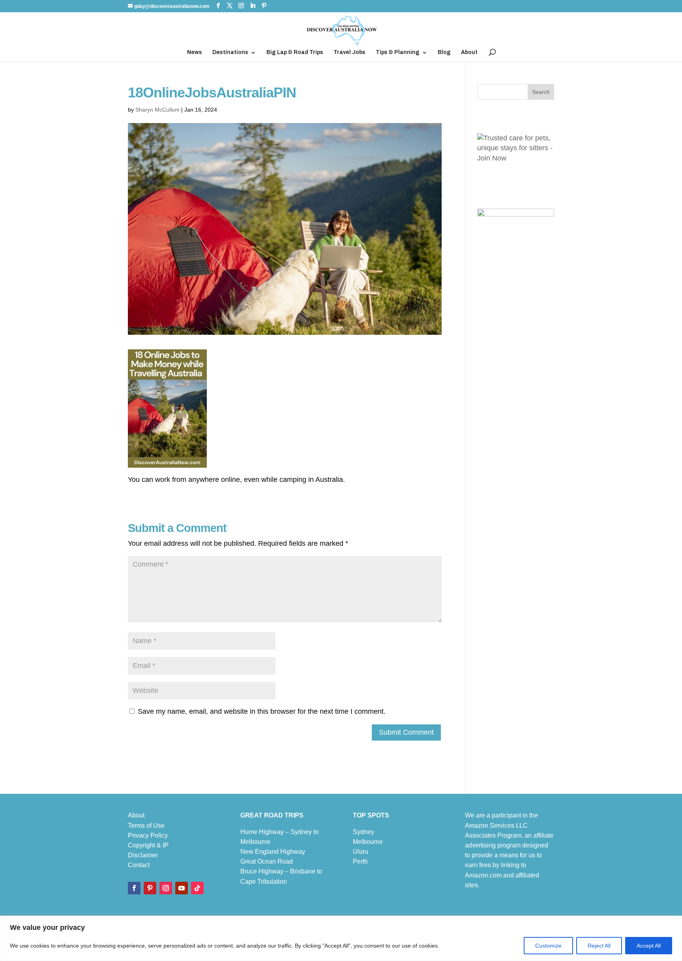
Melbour (364, 841)
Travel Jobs (349, 52)
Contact (139, 865)
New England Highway (272, 851)
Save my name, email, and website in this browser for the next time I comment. (262, 711)
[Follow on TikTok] (197, 888)
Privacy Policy (148, 835)
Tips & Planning (398, 52)
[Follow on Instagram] (165, 888)
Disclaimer (143, 855)
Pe (357, 861)
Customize (548, 945)
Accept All (649, 945)
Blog (444, 52)
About (469, 52)
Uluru (360, 851)
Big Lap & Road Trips (294, 52)
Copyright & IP (148, 845)
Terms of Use (146, 825)
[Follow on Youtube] (181, 888)
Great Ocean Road (266, 861)
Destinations (230, 52)
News (194, 52)
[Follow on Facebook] (134, 888)
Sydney (363, 832)
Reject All (599, 945)
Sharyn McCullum (157, 109)
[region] (341, 938)
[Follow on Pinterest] (150, 888)
